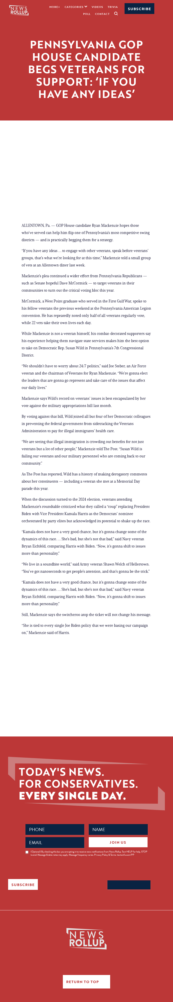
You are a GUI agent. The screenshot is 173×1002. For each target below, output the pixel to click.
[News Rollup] (19, 10)
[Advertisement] (86, 181)
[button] (76, 6)
